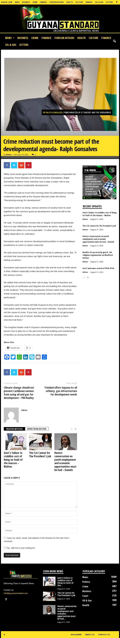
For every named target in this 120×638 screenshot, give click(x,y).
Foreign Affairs (56, 2)
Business (26, 2)
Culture (79, 2)
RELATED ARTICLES (14, 428)
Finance (43, 2)
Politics (86, 582)
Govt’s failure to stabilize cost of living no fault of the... (65, 581)
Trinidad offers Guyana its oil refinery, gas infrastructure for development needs (60, 391)
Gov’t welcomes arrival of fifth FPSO (98, 268)
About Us (90, 634)
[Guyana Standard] (60, 19)
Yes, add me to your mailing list (20, 548)
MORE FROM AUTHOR (36, 428)
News (17, 2)
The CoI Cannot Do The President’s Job (40, 454)
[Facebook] (117, 2)
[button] (114, 41)
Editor (9, 154)
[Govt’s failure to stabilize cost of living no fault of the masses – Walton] (15, 441)
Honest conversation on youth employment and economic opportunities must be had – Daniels (65, 461)
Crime (34, 2)
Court (85, 596)
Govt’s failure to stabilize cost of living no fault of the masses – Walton (13, 459)
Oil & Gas (99, 2)
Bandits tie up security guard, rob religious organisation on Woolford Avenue (97, 255)
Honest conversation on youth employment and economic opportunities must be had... (67, 612)
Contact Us (104, 634)
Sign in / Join (6, 2)
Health (69, 2)
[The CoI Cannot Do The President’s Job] (40, 441)
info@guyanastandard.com (16, 593)
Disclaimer (76, 634)
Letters (109, 2)
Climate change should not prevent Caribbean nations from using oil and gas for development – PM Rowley (19, 392)
